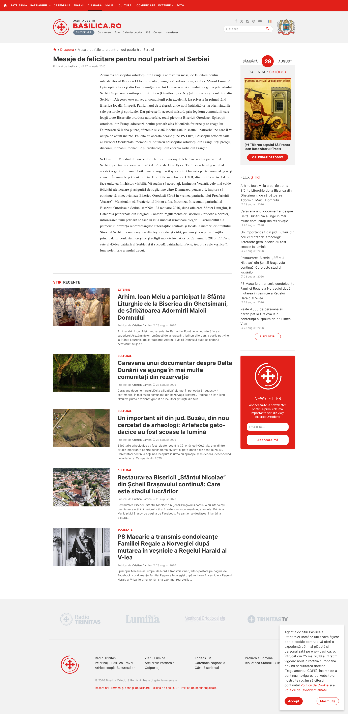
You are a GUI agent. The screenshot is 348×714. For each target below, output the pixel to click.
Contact (158, 32)
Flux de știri (84, 32)
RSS (147, 32)
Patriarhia (19, 5)
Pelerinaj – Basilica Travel (114, 663)
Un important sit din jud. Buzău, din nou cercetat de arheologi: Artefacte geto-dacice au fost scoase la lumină (173, 424)
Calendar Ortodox (267, 157)
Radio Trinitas (105, 658)
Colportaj (152, 668)
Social (110, 5)
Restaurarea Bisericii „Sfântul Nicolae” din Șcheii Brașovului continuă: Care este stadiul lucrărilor (172, 484)
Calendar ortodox (132, 32)
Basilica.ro (97, 26)
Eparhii (79, 5)
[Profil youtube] (260, 21)
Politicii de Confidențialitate (306, 690)
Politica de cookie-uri (165, 687)
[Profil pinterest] (253, 21)
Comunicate (146, 5)
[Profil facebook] (236, 21)
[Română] (270, 21)
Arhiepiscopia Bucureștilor (115, 668)
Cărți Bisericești (207, 668)
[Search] (267, 29)
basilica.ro (74, 66)
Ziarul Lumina (155, 658)
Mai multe (328, 701)
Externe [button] (165, 5)
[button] (343, 5)
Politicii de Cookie (314, 685)
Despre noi (102, 687)
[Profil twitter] (241, 21)
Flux (250, 177)
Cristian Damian (142, 325)
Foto (180, 5)
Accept (293, 701)
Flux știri (268, 336)
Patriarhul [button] (39, 5)
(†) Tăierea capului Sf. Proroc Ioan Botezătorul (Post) (267, 147)
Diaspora (95, 5)
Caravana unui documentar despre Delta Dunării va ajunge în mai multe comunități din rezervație (175, 369)
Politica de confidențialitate (198, 687)
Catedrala (62, 5)
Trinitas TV (203, 658)
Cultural (126, 5)
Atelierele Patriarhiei (160, 663)
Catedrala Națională (210, 663)
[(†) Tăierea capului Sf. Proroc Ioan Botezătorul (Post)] (267, 109)
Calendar (268, 72)
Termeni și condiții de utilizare (130, 687)
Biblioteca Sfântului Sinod (264, 663)
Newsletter (172, 32)
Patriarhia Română (259, 658)
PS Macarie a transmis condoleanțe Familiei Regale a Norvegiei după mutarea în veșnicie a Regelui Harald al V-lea (172, 547)
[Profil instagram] (247, 21)
